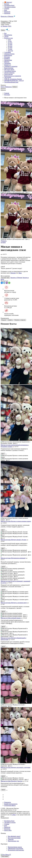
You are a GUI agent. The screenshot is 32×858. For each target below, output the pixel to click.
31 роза (10, 44)
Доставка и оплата (9, 7)
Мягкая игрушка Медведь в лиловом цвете (14, 602)
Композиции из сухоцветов (12, 76)
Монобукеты (8, 35)
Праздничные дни (13, 841)
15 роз (10, 41)
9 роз (9, 39)
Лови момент (4, 856)
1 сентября (7, 52)
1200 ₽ (3, 566)
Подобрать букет (9, 5)
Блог (5, 10)
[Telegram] (4, 283)
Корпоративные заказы (15, 847)
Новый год (7, 65)
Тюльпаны (7, 63)
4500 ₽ (3, 776)
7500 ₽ (3, 790)
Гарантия (10, 839)
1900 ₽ (3, 646)
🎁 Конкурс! (8, 2)
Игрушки (7, 57)
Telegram (13, 273)
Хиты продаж (8, 74)
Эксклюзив (7, 77)
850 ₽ (2, 453)
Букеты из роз (8, 38)
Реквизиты (7, 802)
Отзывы (6, 8)
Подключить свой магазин (16, 850)
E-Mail (14, 814)
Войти (3, 30)
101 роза (10, 50)
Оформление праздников (15, 848)
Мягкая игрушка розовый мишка (11, 618)
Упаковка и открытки (10, 66)
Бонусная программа (14, 838)
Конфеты (7, 58)
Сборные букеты (9, 54)
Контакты (7, 13)
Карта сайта (7, 830)
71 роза (10, 49)
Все (5, 33)
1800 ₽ (3, 590)
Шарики (6, 61)
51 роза (10, 47)
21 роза (10, 43)
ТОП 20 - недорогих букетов (13, 79)
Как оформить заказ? (14, 836)
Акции (6, 36)
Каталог (6, 4)
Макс (20, 273)
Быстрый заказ (5, 277)
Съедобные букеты (10, 71)
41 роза (10, 46)
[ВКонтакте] (2, 283)
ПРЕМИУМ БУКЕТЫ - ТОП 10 (14, 80)
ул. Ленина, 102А (6, 26)
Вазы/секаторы (8, 68)
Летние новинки (9, 72)
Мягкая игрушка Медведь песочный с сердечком (15, 767)
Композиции (8, 55)
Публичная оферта (10, 805)
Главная (6, 93)
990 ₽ (2, 530)
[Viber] (7, 283)
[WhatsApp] (9, 283)
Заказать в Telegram (16, 277)
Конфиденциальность (10, 804)
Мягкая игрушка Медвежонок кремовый (13, 558)
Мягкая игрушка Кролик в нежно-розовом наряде (16, 521)
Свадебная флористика (11, 82)
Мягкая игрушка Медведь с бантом (11, 781)
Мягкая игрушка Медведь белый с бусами (13, 539)
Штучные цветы (9, 69)
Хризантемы (8, 60)
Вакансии (7, 11)
